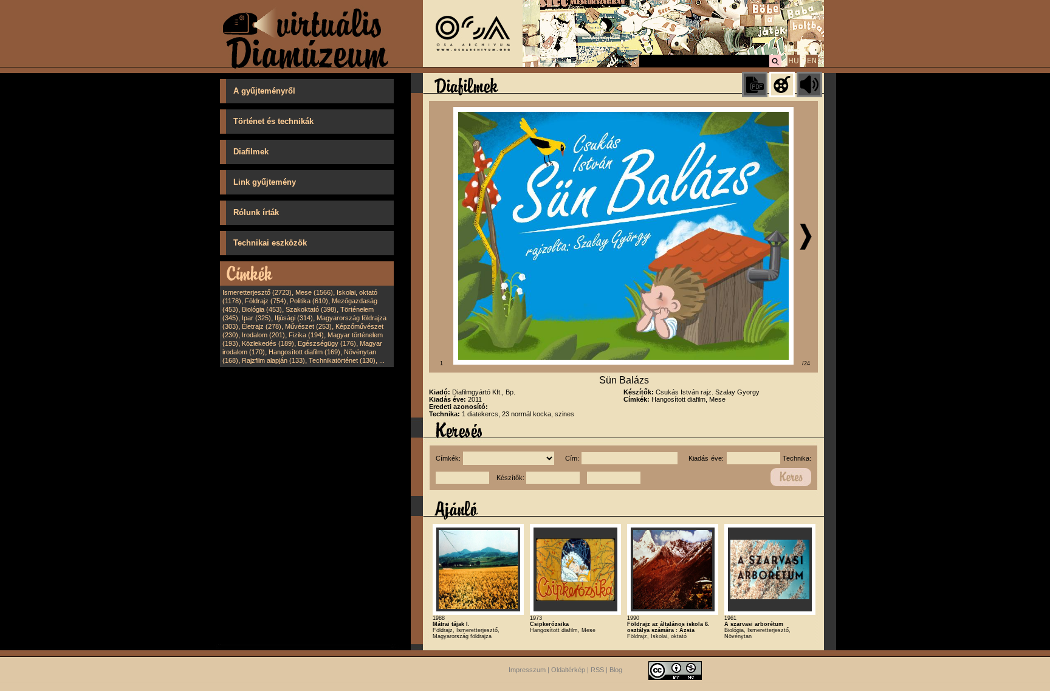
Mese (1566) (314, 292)
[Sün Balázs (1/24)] (623, 362)
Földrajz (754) (265, 300)
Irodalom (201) (263, 335)
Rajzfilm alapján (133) (273, 360)
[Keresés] (775, 65)
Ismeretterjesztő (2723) (257, 292)
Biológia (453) (262, 309)
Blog (615, 669)
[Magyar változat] (793, 65)
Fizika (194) (306, 335)
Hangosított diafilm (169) (304, 352)
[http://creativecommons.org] (675, 669)
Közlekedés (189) (268, 343)
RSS (597, 669)
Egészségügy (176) (327, 343)
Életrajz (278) (261, 326)
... (382, 360)
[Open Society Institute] (473, 64)
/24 (806, 363)
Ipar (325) (256, 317)
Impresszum (527, 669)
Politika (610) (309, 300)
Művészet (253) (308, 326)
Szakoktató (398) (311, 309)
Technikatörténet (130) (342, 360)
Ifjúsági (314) (294, 317)
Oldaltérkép (568, 669)
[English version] (812, 65)
